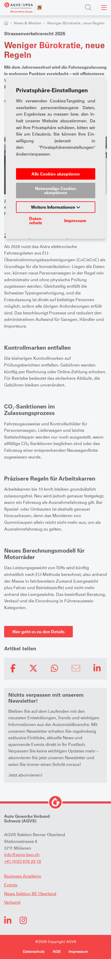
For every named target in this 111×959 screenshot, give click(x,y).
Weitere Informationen (53, 207)
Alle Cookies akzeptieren (55, 174)
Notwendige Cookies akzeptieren (55, 190)
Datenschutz (35, 220)
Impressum (75, 220)
